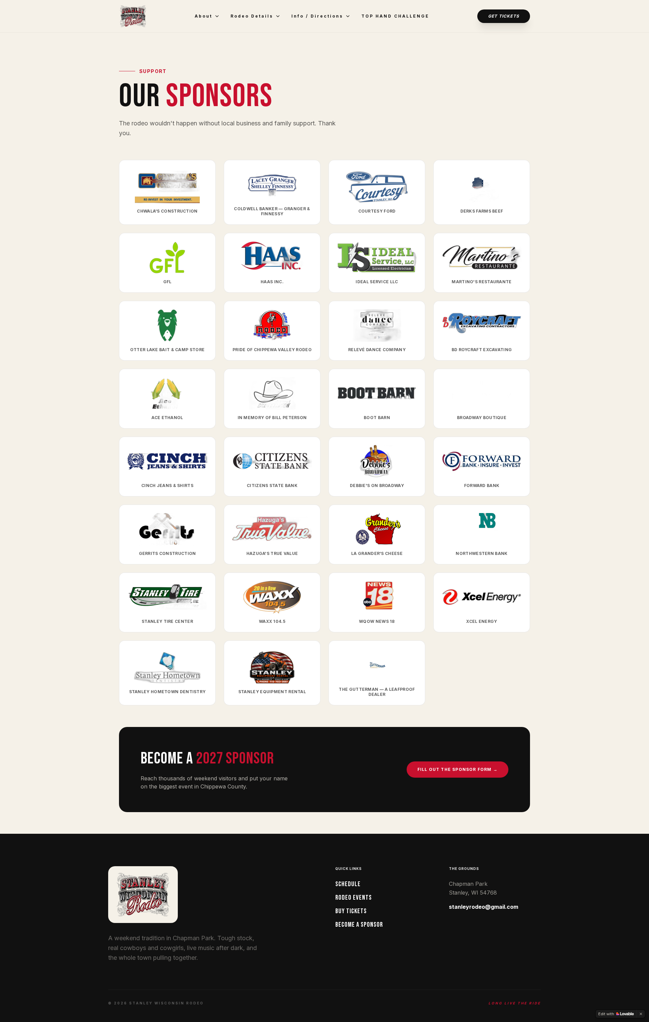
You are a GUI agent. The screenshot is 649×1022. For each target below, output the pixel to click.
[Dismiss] (641, 1014)
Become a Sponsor (359, 925)
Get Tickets (503, 16)
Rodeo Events (353, 898)
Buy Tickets (351, 911)
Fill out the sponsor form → (457, 769)
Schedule (348, 884)
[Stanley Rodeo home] (133, 16)
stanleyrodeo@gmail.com (483, 906)
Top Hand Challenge (395, 16)
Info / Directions (317, 16)
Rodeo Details (252, 16)
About (203, 16)
